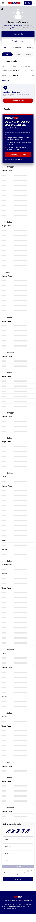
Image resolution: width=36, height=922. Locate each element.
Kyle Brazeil (28, 900)
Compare (18, 866)
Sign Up (27, 3)
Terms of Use (27, 904)
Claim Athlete (18, 34)
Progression (16, 48)
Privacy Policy (17, 904)
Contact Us (8, 904)
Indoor (18, 54)
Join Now (18, 879)
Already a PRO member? (13, 159)
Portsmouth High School (9, 28)
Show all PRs (5, 80)
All (7, 54)
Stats (4, 48)
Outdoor (28, 54)
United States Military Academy (13, 25)
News (30, 48)
